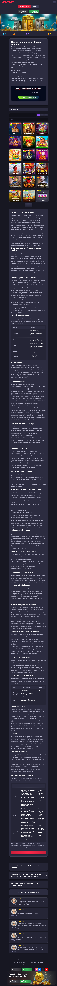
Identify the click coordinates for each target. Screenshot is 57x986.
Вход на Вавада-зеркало (28, 97)
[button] (2, 22)
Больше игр (28, 205)
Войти (34, 6)
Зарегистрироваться (24, 6)
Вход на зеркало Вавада (28, 852)
